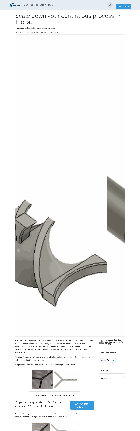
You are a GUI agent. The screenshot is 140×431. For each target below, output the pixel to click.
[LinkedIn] (114, 360)
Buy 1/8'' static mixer (82, 405)
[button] (110, 5)
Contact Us (123, 6)
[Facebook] (102, 360)
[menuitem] (28, 4)
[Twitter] (108, 360)
